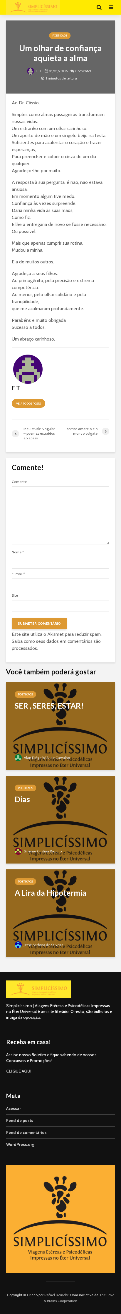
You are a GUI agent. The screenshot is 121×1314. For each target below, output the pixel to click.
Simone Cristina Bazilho (42, 851)
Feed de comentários (26, 1132)
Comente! (83, 71)
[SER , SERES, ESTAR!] (60, 725)
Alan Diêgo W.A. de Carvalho (46, 757)
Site (15, 595)
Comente (19, 482)
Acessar (13, 1108)
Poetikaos (59, 35)
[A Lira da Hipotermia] (60, 913)
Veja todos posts (28, 403)
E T (39, 71)
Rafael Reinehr (56, 1295)
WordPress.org (20, 1144)
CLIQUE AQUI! (19, 1071)
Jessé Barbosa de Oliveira (43, 944)
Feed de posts (19, 1120)
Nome (18, 552)
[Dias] (60, 819)
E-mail (18, 574)
